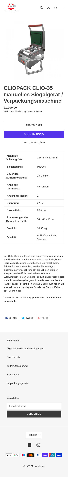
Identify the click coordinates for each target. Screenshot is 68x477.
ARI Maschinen (38, 466)
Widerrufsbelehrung (17, 365)
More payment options (34, 142)
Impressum (13, 374)
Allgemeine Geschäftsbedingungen (25, 348)
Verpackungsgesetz (17, 383)
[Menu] (62, 7)
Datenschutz (13, 357)
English (33, 434)
